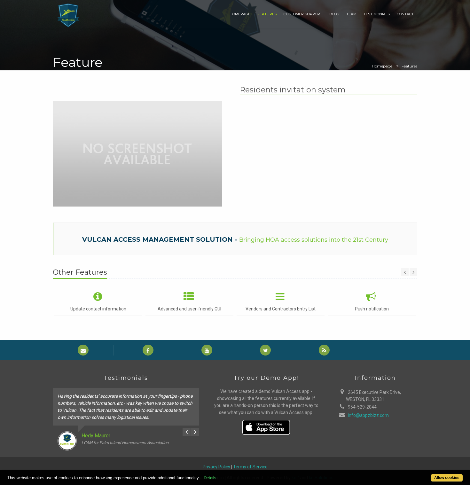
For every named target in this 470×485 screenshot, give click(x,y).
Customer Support (303, 14)
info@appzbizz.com (368, 415)
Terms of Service (250, 466)
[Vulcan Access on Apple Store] (266, 426)
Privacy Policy (216, 466)
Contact (405, 14)
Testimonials (377, 14)
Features (267, 14)
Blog (334, 14)
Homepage (240, 14)
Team (351, 14)
